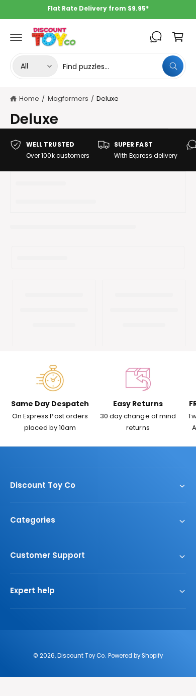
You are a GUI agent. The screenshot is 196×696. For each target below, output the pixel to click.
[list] (98, 150)
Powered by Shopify (135, 656)
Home (29, 98)
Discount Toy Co (81, 656)
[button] (16, 37)
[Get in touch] (156, 37)
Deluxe (107, 98)
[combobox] (123, 66)
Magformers (68, 98)
